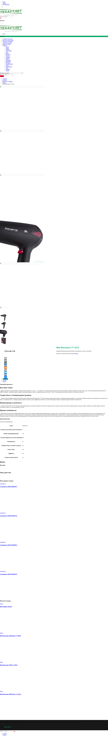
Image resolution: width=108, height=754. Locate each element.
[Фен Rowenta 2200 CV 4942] (22, 688)
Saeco (7, 65)
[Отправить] (30, 377)
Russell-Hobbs (9, 64)
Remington (8, 61)
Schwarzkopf (9, 66)
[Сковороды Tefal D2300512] (22, 598)
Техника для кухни (7, 38)
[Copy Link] (30, 360)
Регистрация (6, 4)
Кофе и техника (7, 44)
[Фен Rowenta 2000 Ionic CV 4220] (22, 718)
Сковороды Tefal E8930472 (8, 486)
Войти (4, 3)
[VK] (30, 375)
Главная (5, 78)
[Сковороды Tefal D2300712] (22, 539)
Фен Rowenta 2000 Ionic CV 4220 (10, 694)
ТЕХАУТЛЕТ (7, 727)
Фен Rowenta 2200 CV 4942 (8, 665)
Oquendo (8, 57)
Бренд (4, 381)
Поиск (2, 76)
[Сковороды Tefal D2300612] (22, 568)
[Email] (30, 358)
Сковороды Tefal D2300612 (8, 545)
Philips (7, 58)
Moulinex (8, 54)
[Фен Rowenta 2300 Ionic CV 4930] (22, 659)
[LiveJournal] (30, 363)
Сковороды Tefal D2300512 (8, 574)
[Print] (30, 370)
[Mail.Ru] (30, 365)
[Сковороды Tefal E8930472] (22, 510)
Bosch (7, 46)
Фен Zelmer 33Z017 (6, 606)
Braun (7, 48)
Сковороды (3, 483)
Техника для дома (7, 42)
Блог (4, 1)
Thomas (8, 69)
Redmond (8, 60)
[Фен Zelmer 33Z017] (22, 630)
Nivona (7, 56)
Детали (5, 380)
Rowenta (8, 62)
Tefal (7, 68)
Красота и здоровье (8, 41)
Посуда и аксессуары (8, 40)
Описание (5, 379)
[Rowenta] (9, 356)
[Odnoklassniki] (30, 368)
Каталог (5, 80)
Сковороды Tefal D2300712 (8, 516)
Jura (7, 52)
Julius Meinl (9, 50)
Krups (7, 53)
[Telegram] (30, 372)
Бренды (5, 45)
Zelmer (7, 70)
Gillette (7, 49)
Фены (4, 82)
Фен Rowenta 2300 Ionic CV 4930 (10, 636)
